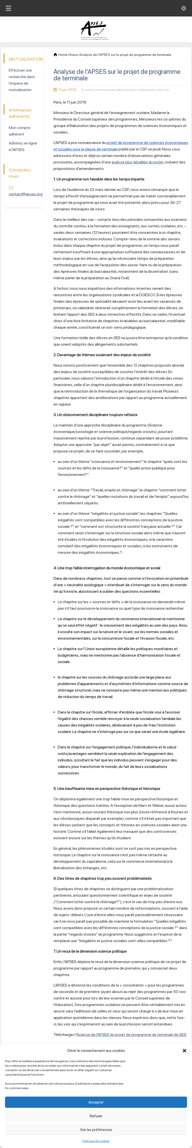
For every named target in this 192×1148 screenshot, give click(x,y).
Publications (146, 90)
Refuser (96, 1116)
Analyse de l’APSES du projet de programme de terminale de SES (131, 1034)
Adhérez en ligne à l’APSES (23, 146)
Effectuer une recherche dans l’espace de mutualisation (22, 80)
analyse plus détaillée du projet (138, 162)
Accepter (96, 1102)
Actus (89, 90)
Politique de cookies (96, 1141)
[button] (184, 1050)
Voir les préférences (96, 1130)
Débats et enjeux (126, 90)
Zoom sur (162, 90)
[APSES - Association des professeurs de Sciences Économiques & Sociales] (96, 38)
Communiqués (104, 90)
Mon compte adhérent (19, 131)
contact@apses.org (25, 194)
